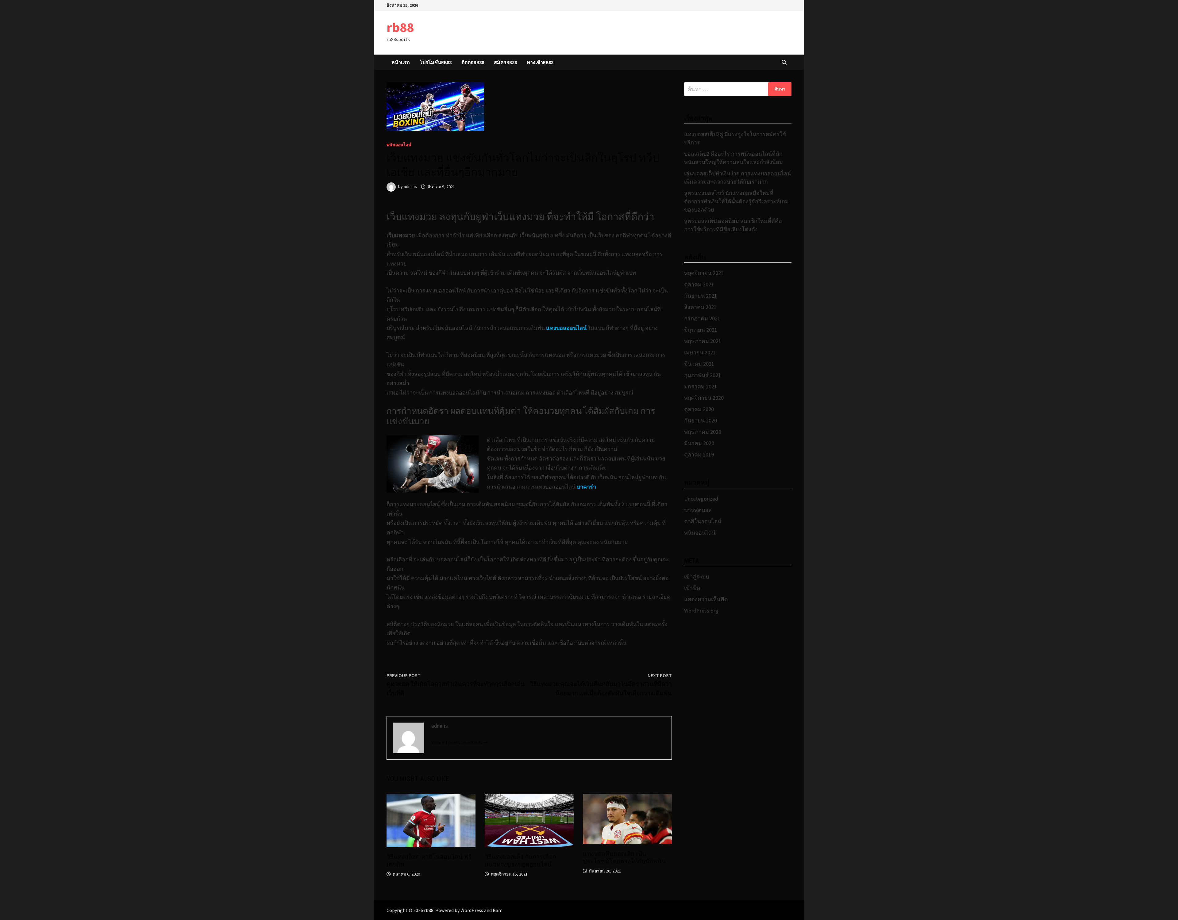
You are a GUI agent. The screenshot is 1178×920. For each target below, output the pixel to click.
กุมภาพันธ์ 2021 (702, 375)
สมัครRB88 (505, 62)
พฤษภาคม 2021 (702, 341)
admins (410, 186)
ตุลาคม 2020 (699, 409)
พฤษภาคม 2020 (702, 431)
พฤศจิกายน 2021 (704, 273)
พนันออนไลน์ (399, 144)
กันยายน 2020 (700, 420)
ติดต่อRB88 (472, 62)
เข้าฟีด (692, 587)
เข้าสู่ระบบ (696, 576)
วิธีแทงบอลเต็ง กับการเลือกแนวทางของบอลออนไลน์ (520, 860)
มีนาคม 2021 (699, 363)
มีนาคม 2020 (699, 443)
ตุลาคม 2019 (699, 454)
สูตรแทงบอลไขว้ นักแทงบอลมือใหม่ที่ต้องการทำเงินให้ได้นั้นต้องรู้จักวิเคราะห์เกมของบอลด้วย (736, 201)
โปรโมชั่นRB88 (436, 62)
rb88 (400, 27)
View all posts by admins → (459, 742)
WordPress (471, 910)
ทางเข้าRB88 (540, 62)
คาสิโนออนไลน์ (702, 521)
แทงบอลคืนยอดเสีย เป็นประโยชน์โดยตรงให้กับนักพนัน (624, 857)
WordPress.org (701, 610)
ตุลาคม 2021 (699, 284)
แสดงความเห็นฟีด (706, 599)
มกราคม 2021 (700, 386)
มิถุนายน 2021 (700, 329)
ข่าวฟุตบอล (698, 509)
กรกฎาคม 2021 (702, 318)
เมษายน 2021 (700, 352)
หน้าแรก (400, 62)
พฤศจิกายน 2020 (704, 397)
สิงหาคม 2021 (700, 307)
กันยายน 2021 (700, 295)
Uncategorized (701, 498)
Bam (497, 910)
